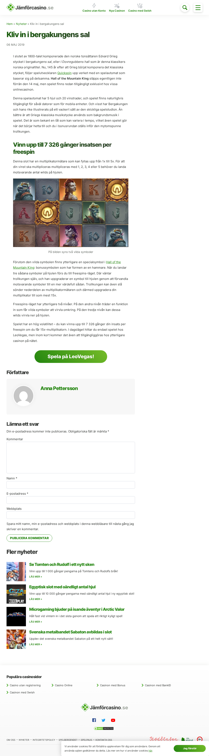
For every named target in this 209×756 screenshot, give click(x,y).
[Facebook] (95, 721)
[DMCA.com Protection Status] (104, 729)
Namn (12, 478)
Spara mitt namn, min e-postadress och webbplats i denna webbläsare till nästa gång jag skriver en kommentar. (70, 526)
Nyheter (21, 23)
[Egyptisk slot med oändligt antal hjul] (16, 594)
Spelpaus (86, 739)
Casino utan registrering (25, 685)
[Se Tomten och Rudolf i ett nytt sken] (16, 571)
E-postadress (17, 494)
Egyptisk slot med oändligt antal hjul (62, 586)
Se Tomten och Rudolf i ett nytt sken (61, 564)
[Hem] (30, 7)
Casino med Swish (139, 10)
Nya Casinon (117, 10)
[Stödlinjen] (164, 740)
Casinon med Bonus (112, 685)
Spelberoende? (68, 739)
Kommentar (15, 439)
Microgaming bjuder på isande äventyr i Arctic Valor (77, 609)
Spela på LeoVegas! (71, 356)
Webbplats (14, 509)
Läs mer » (35, 576)
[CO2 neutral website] (187, 739)
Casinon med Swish (22, 692)
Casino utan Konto (94, 10)
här (150, 750)
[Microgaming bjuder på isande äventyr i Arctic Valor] (16, 616)
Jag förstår (190, 748)
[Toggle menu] (197, 7)
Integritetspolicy (44, 739)
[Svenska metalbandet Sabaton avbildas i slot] (16, 639)
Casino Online (63, 685)
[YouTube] (114, 721)
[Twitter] (104, 721)
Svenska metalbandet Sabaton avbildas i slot (70, 632)
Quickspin (64, 73)
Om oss (11, 739)
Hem (10, 23)
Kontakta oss (104, 739)
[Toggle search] (184, 7)
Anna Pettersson (59, 388)
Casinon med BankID (158, 685)
